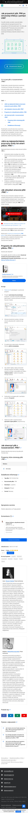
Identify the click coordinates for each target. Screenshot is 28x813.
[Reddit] (24, 715)
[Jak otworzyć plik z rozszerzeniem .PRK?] (20, 448)
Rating (7, 550)
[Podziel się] (9, 710)
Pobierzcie (7, 290)
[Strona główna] (2, 5)
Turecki (20, 559)
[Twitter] (10, 715)
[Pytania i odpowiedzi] (16, 722)
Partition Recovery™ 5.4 (7, 274)
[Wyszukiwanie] (19, 5)
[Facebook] (4, 715)
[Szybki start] (26, 5)
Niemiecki (19, 556)
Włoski (3, 561)
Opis (23, 811)
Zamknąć (18, 811)
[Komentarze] (12, 516)
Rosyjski (16, 559)
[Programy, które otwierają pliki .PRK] (5, 459)
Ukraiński (10, 559)
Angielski (13, 556)
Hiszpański (4, 559)
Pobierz (14, 280)
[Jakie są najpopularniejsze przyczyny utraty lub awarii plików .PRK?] (13, 146)
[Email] (17, 715)
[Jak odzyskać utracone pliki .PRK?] (7, 192)
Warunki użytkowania (6, 805)
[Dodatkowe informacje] (18, 475)
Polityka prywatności (17, 805)
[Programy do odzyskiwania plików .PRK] (12, 248)
